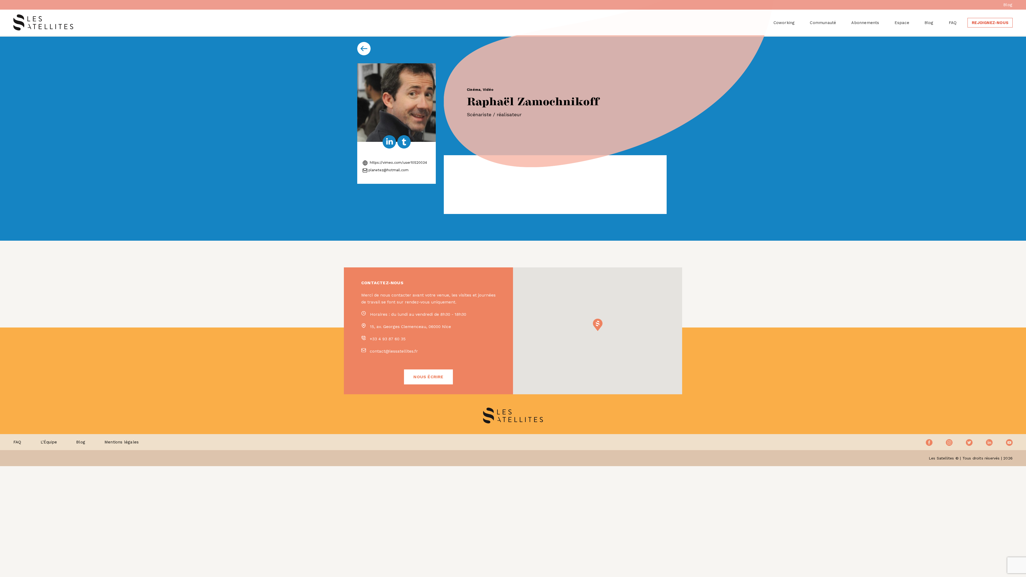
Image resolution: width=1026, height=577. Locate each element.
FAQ (953, 22)
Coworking (784, 22)
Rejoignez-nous (990, 22)
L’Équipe (49, 442)
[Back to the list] (364, 48)
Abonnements (865, 22)
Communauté (823, 22)
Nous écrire (428, 376)
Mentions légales (121, 442)
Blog (1007, 4)
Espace (902, 22)
